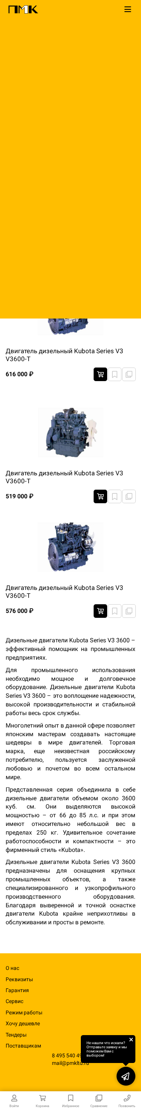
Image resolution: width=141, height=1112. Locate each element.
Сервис (14, 1001)
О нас (12, 968)
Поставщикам (23, 1046)
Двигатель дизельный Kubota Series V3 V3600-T (64, 354)
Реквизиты (19, 979)
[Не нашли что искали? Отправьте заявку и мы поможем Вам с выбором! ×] (126, 1076)
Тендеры (16, 1035)
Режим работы (24, 1012)
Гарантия (17, 990)
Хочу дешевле (23, 1023)
